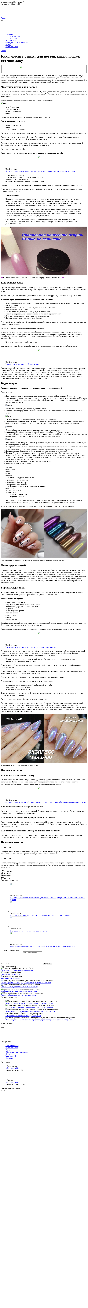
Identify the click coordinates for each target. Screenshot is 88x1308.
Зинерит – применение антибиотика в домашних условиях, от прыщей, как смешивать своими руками (46, 802)
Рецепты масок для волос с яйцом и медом (22, 364)
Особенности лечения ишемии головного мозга (19, 991)
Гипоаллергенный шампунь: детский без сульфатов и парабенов (26, 983)
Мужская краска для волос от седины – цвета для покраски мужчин (32, 647)
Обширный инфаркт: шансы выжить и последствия (21, 995)
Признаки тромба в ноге (10, 974)
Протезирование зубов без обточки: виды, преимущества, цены (30, 1003)
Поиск (3, 18)
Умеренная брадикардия (10, 978)
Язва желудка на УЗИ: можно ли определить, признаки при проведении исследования (39, 1020)
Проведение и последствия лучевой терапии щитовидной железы (31, 1011)
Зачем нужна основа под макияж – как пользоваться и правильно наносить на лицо (42, 946)
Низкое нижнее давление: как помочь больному (19, 987)
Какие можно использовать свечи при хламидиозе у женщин (29, 1007)
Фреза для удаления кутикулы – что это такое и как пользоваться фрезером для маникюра (41, 171)
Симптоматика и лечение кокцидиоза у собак (23, 1016)
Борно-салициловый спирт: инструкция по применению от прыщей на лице (40, 915)
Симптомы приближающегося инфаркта (17, 970)
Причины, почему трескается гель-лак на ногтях (29, 931)
